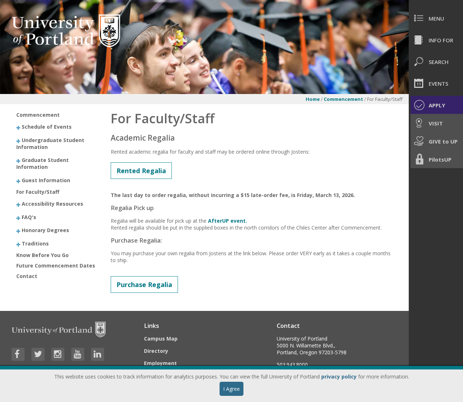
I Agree (231, 388)
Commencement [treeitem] (38, 114)
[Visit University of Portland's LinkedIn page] (97, 354)
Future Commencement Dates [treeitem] (55, 265)
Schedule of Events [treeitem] (47, 126)
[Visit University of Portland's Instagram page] (57, 354)
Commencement (343, 99)
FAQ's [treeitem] (29, 216)
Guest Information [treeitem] (46, 179)
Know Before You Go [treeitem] (42, 255)
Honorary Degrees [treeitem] (45, 230)
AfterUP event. (227, 220)
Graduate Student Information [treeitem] (42, 163)
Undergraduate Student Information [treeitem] (50, 143)
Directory (156, 350)
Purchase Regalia (144, 284)
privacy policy (339, 376)
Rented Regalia (141, 170)
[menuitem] (436, 18)
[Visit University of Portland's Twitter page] (37, 354)
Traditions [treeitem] (35, 243)
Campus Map (161, 338)
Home (313, 99)
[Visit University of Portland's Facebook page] (18, 354)
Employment (160, 363)
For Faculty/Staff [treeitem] (37, 191)
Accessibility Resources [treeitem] (52, 203)
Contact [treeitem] (26, 276)
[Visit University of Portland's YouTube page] (77, 354)
